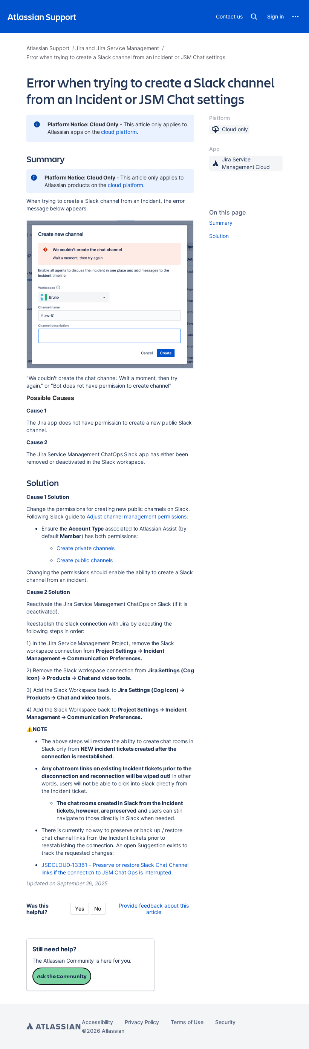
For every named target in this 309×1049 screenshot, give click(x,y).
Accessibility (97, 1022)
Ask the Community (62, 976)
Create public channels (84, 560)
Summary (221, 222)
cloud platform (118, 132)
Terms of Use (187, 1022)
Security (225, 1022)
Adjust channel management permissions (136, 516)
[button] (254, 16)
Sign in (275, 16)
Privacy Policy (142, 1022)
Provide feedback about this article (154, 908)
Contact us (229, 16)
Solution (218, 236)
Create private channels (86, 548)
